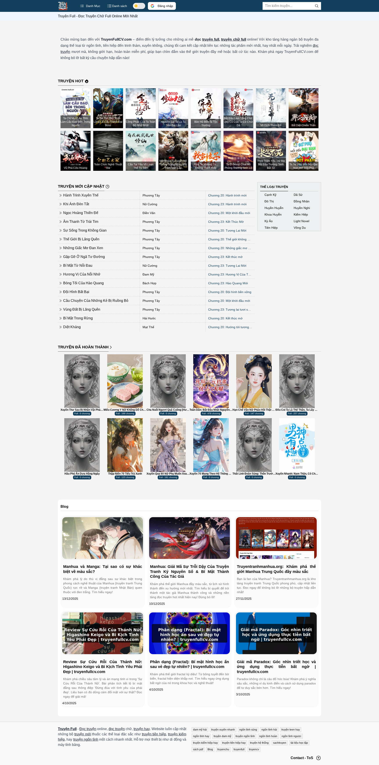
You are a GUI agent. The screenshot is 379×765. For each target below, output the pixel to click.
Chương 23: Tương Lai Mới (227, 265)
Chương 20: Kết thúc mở (225, 318)
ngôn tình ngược (291, 736)
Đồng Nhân (301, 201)
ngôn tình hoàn (268, 736)
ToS (310, 758)
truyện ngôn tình (85, 739)
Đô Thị (269, 201)
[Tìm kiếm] (317, 6)
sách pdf (198, 749)
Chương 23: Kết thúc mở (225, 257)
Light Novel (301, 221)
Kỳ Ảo (269, 221)
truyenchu (223, 749)
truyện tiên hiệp (154, 734)
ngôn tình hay (201, 736)
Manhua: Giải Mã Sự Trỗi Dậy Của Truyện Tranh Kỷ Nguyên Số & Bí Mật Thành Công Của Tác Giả (189, 571)
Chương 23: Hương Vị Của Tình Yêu (230, 274)
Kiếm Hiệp (301, 214)
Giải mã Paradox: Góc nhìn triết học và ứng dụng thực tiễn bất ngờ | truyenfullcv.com (276, 667)
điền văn (149, 213)
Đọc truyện (87, 729)
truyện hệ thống (259, 742)
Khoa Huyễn (273, 214)
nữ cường (150, 204)
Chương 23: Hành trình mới (227, 204)
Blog (210, 749)
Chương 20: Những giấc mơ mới (230, 248)
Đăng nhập (165, 6)
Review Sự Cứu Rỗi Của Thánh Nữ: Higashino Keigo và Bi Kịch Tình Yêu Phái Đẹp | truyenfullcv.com (102, 667)
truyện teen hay (290, 729)
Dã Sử (298, 194)
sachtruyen (279, 742)
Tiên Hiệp (271, 227)
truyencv (254, 749)
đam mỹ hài (200, 729)
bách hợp (149, 283)
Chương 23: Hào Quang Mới (228, 283)
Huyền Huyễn (274, 208)
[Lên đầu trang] (318, 758)
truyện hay (142, 729)
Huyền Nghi (302, 208)
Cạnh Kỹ (270, 194)
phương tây (151, 195)
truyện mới (82, 734)
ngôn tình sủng (248, 729)
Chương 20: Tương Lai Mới (227, 230)
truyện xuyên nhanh (223, 729)
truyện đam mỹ (222, 736)
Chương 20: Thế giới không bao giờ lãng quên (230, 239)
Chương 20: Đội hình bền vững (229, 292)
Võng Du (300, 227)
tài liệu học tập (299, 742)
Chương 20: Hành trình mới (227, 195)
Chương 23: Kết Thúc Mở (226, 221)
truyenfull (239, 749)
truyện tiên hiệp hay (234, 742)
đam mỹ (148, 274)
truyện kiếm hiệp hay (205, 742)
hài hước (149, 318)
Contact (297, 758)
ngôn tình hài (269, 729)
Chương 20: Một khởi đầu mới (229, 213)
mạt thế (148, 327)
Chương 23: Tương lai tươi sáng (230, 309)
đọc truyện (117, 729)
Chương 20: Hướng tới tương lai (230, 327)
